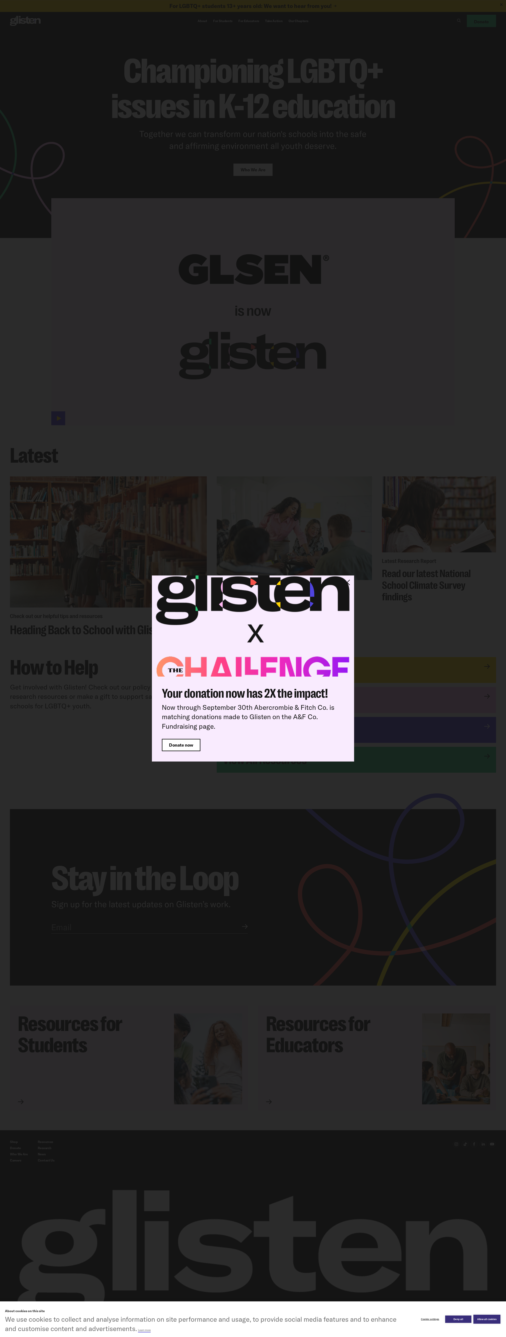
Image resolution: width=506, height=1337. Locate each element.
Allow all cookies (487, 1319)
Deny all (458, 1319)
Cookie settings (430, 1319)
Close (347, 582)
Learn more (144, 1330)
